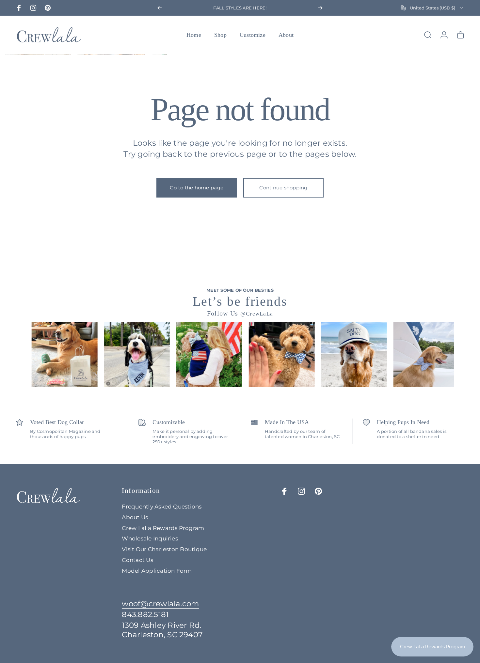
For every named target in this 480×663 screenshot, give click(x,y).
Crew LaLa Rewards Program (163, 528)
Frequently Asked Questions (161, 506)
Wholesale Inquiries (150, 538)
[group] (59, 355)
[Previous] (159, 8)
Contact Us (137, 560)
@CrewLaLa (256, 314)
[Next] (320, 8)
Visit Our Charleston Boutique (164, 549)
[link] (170, 630)
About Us (135, 517)
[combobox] (432, 8)
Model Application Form (157, 570)
